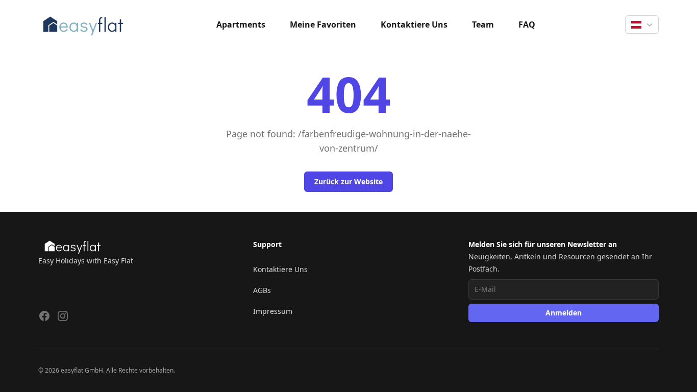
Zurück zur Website (348, 181)
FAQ (526, 24)
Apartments (240, 24)
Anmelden (563, 312)
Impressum (272, 311)
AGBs (262, 290)
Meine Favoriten (323, 24)
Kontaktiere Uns (414, 24)
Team (483, 24)
